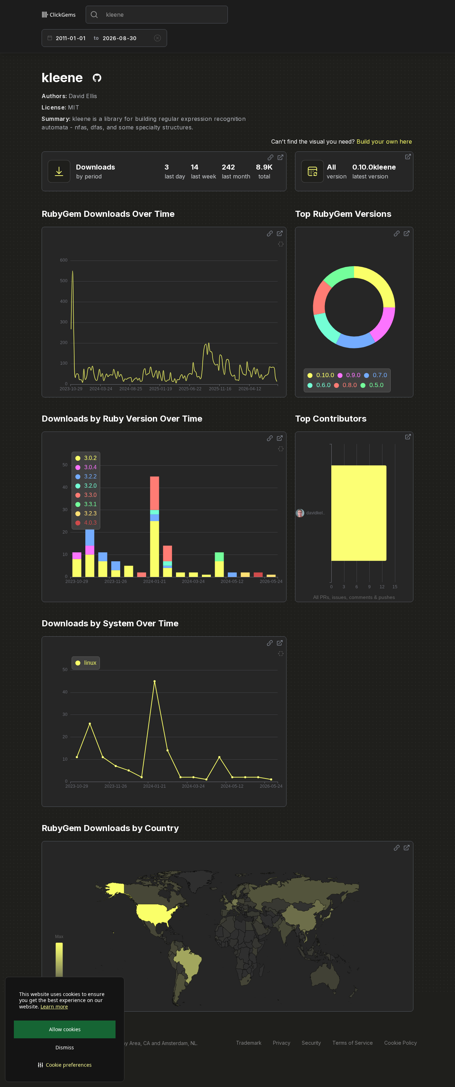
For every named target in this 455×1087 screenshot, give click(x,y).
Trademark (249, 1043)
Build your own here (384, 141)
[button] (65, 1065)
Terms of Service (352, 1043)
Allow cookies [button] (65, 1029)
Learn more (54, 1006)
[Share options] (270, 157)
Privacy (281, 1043)
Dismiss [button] (64, 1047)
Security (311, 1043)
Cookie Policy (400, 1043)
